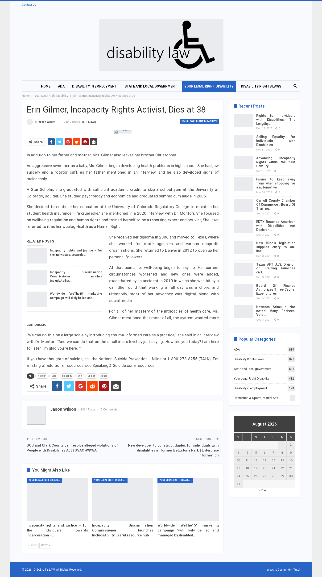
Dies (54, 376)
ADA (61, 86)
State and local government (150, 86)
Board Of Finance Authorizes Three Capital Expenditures (275, 290)
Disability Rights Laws (261, 86)
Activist (42, 376)
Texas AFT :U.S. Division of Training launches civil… (275, 268)
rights (103, 376)
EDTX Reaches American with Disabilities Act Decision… (275, 226)
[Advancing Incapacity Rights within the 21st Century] (243, 162)
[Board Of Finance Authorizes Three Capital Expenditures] (243, 290)
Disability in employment (94, 86)
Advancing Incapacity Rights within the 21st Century (275, 162)
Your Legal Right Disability (209, 86)
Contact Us (29, 4)
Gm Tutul (294, 569)
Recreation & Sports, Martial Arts (256, 398)
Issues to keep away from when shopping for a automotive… (275, 183)
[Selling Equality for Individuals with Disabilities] (243, 141)
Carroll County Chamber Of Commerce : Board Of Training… (275, 204)
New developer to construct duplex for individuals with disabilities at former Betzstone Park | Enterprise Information (173, 450)
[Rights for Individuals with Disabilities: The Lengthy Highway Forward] (243, 120)
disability (67, 376)
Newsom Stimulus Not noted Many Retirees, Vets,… (275, 311)
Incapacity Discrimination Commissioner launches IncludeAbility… (76, 276)
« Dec (263, 490)
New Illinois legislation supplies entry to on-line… (275, 247)
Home (45, 86)
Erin (80, 376)
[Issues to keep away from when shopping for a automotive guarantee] (243, 184)
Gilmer (91, 376)
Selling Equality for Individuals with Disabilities (275, 141)
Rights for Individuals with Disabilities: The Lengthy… (275, 119)
